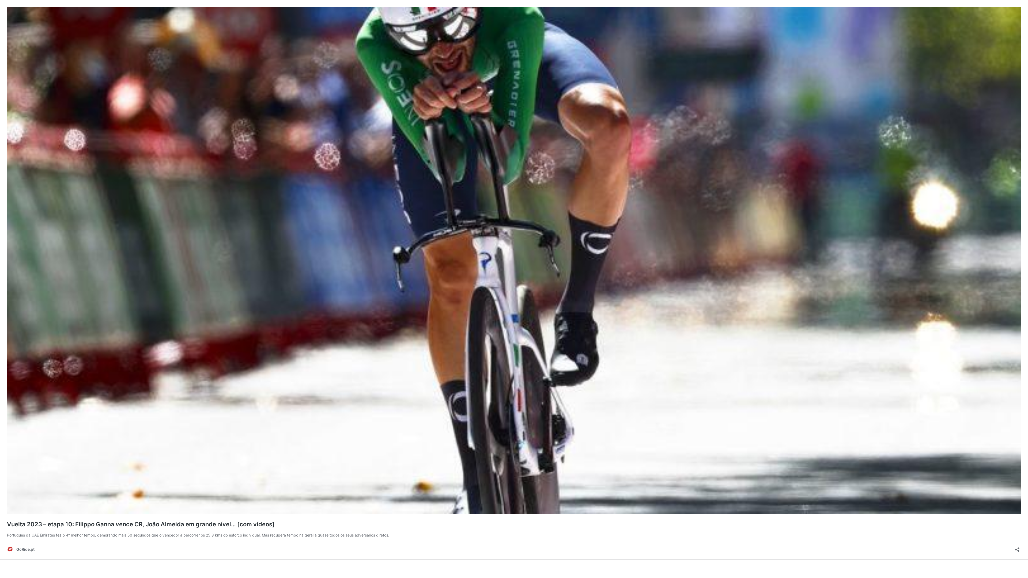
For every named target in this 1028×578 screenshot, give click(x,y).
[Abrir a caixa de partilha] (1017, 548)
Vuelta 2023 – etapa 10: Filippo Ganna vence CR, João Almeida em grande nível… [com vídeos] (141, 524)
